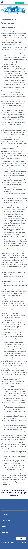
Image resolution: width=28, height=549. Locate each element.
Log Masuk (19, 3)
